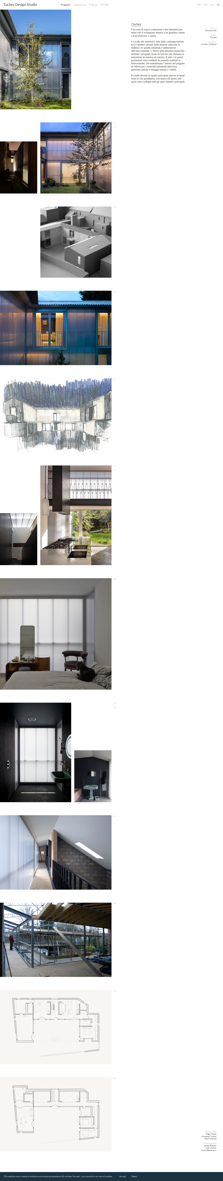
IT (218, 5)
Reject (134, 1177)
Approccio (80, 5)
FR (205, 5)
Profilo (104, 5)
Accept (122, 1177)
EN (199, 5)
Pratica (93, 5)
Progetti (66, 5)
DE (212, 5)
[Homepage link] (20, 4)
